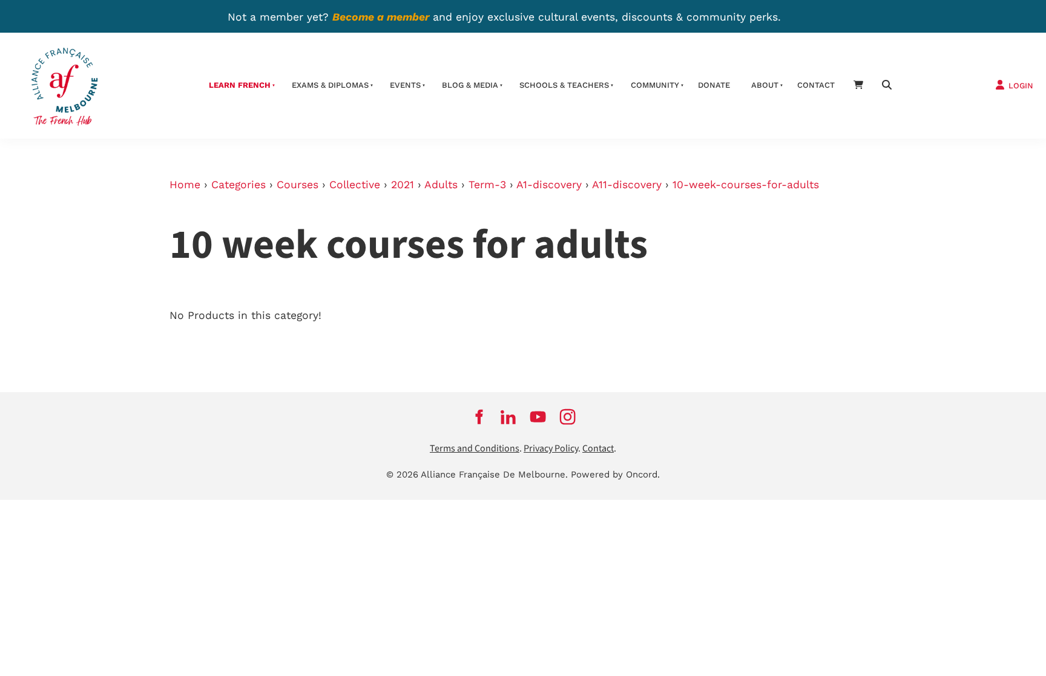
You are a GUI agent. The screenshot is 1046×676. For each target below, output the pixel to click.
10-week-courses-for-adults (746, 185)
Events (405, 85)
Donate (714, 85)
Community (655, 85)
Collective (354, 185)
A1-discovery (549, 185)
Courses (297, 185)
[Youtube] (538, 417)
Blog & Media (470, 85)
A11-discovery (627, 185)
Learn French (240, 85)
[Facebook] (478, 417)
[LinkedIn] (508, 417)
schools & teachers (564, 85)
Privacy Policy (551, 448)
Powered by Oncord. (615, 474)
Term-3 (487, 185)
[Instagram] (567, 417)
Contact (816, 85)
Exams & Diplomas (330, 85)
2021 (402, 185)
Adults (441, 185)
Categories (238, 185)
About (764, 85)
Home (184, 185)
